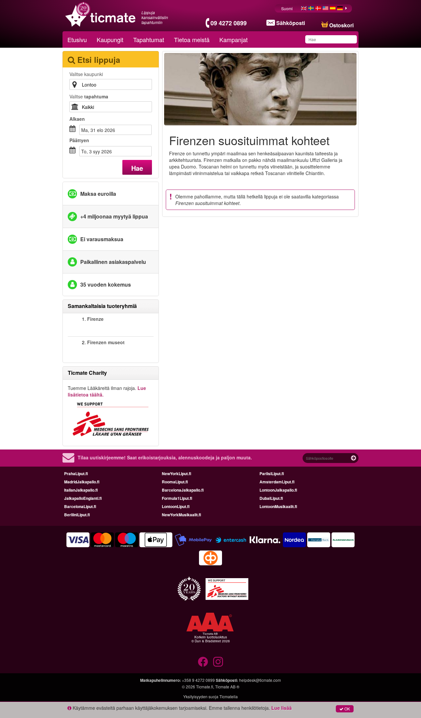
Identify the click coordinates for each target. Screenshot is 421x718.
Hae (137, 168)
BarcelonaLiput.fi (80, 506)
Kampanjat (233, 39)
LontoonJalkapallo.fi (278, 490)
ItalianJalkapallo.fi (81, 490)
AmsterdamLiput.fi (277, 482)
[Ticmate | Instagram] (218, 662)
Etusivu (77, 39)
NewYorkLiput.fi (176, 473)
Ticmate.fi (204, 686)
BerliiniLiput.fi (77, 515)
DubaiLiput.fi (271, 498)
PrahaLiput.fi (76, 473)
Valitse (88, 96)
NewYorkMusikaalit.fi (181, 515)
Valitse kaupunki (86, 74)
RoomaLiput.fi (175, 482)
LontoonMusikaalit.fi (278, 506)
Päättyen (79, 140)
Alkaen (77, 118)
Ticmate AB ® (227, 686)
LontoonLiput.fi (175, 506)
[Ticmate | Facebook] (203, 662)
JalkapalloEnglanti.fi (83, 498)
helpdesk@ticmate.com (260, 680)
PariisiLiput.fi (272, 473)
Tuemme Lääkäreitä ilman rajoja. (107, 391)
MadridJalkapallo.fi (81, 482)
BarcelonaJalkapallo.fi (183, 490)
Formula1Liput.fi (177, 498)
